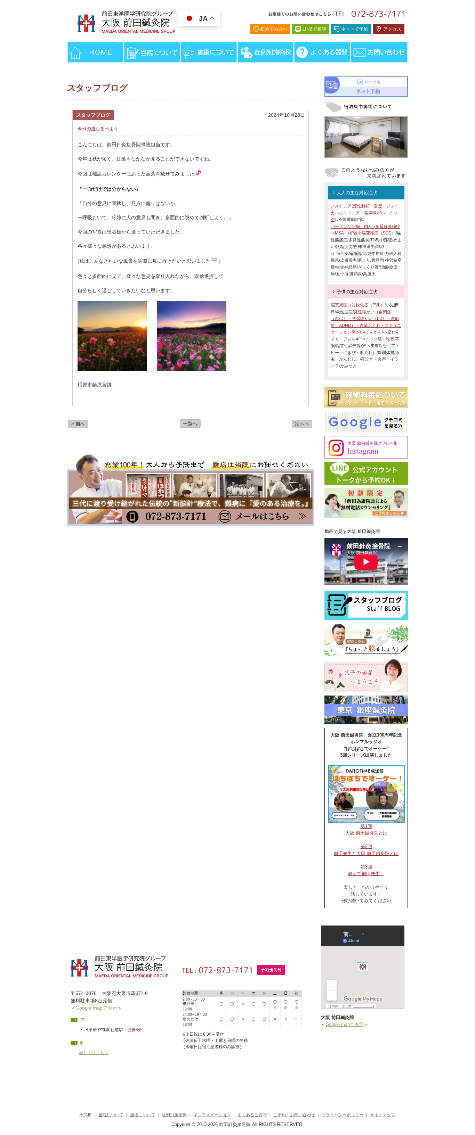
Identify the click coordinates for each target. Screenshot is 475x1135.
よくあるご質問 (252, 1114)
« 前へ (78, 424)
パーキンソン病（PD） (352, 226)
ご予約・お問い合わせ (294, 1114)
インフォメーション (212, 1114)
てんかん (373, 332)
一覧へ (190, 423)
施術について (142, 1114)
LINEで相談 (314, 29)
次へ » (302, 424)
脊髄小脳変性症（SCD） (372, 233)
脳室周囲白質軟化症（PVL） (358, 305)
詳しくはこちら (93, 1052)
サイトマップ (382, 1114)
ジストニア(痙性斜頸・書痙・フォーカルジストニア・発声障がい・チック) (365, 213)
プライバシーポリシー (342, 1114)
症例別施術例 (174, 1114)
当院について (110, 1114)
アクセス (392, 29)
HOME (85, 1114)
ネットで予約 (354, 29)
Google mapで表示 (96, 1008)
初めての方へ (273, 29)
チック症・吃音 (379, 339)
